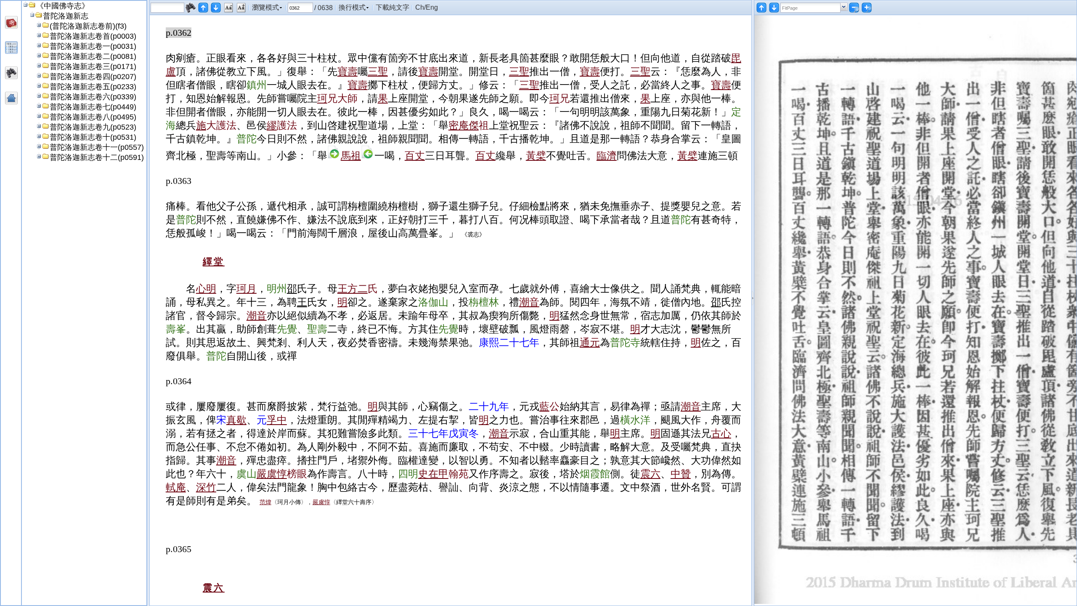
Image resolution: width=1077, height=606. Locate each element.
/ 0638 (323, 7)
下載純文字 (392, 7)
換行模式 (352, 7)
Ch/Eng (426, 7)
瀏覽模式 (265, 7)
